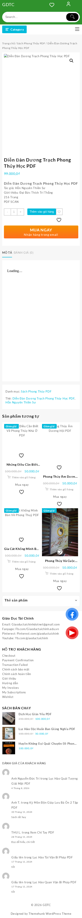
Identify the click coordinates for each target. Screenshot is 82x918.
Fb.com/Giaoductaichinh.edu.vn (37, 629)
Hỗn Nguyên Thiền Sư (20, 402)
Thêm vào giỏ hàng (42, 211)
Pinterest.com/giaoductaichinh (38, 633)
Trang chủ (8, 43)
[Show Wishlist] (53, 4)
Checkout (9, 655)
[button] (71, 61)
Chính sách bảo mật (16, 669)
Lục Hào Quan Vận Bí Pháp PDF (55, 882)
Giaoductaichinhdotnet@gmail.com (36, 624)
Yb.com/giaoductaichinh (31, 638)
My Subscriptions (14, 692)
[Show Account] (68, 4)
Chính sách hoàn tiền (16, 674)
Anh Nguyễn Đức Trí (25, 778)
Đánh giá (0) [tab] (24, 252)
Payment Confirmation (18, 660)
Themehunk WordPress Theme (50, 913)
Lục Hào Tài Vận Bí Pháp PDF (53, 857)
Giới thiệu (9, 678)
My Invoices (10, 687)
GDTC (8, 4)
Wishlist (8, 697)
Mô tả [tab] (7, 252)
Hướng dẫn (10, 683)
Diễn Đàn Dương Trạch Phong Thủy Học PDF (43, 398)
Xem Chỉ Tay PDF (42, 832)
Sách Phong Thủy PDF (31, 43)
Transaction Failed (15, 665)
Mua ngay (22, 484)
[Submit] (72, 17)
